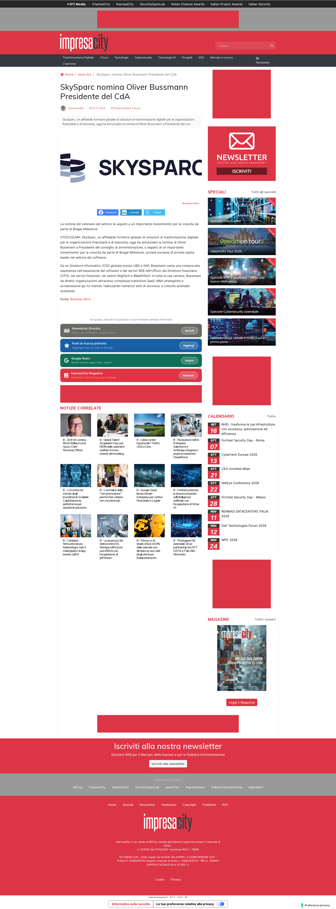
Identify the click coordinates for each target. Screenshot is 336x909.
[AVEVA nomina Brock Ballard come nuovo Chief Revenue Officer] (75, 425)
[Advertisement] (168, 724)
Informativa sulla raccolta (131, 904)
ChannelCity (101, 4)
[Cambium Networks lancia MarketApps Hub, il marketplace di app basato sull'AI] (75, 525)
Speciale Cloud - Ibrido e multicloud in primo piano (237, 340)
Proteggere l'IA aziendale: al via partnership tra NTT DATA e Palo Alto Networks (185, 547)
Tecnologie (121, 57)
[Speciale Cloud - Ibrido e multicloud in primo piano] (242, 332)
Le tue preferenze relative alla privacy (185, 904)
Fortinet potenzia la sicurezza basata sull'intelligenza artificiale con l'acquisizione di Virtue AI (186, 498)
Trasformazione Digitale (78, 57)
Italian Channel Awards (188, 4)
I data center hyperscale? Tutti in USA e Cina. (148, 443)
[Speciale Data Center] (242, 211)
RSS (225, 805)
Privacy (176, 879)
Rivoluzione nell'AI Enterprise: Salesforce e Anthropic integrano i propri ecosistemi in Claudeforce (186, 448)
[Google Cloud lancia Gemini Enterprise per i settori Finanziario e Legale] (149, 475)
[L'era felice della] (112, 475)
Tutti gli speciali (263, 192)
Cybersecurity (143, 57)
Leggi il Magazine (242, 702)
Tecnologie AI (167, 57)
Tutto (271, 416)
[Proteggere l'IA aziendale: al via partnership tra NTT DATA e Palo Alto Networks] (186, 525)
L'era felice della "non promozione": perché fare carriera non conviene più (111, 495)
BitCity (78, 787)
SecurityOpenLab (152, 4)
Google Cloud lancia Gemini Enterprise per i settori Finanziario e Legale (149, 495)
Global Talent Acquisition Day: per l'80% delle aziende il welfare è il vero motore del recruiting (112, 447)
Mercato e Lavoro (221, 57)
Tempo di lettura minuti (126, 108)
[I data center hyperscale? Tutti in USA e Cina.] (149, 425)
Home (69, 74)
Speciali (128, 805)
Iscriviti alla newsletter (168, 764)
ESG (201, 57)
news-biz (84, 74)
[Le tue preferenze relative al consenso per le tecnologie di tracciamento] (315, 905)
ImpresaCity (125, 4)
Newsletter (263, 62)
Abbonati (188, 375)
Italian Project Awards (227, 4)
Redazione (168, 805)
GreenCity (172, 787)
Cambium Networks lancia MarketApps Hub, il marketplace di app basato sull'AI (74, 547)
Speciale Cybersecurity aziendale (234, 311)
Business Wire (76, 108)
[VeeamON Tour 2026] (242, 241)
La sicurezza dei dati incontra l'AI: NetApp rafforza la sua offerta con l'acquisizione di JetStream (111, 549)
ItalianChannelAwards (226, 787)
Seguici (189, 360)
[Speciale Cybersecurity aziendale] (242, 301)
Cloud (104, 57)
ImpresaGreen (195, 787)
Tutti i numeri (265, 619)
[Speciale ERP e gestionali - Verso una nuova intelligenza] (242, 271)
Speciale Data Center (225, 221)
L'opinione (69, 63)
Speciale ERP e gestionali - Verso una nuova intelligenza (237, 279)
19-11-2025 (98, 108)
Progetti (187, 57)
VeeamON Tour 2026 (226, 251)
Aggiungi (188, 345)
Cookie (159, 879)
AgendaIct (255, 787)
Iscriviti (189, 330)
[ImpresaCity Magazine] (241, 658)
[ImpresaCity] (84, 42)
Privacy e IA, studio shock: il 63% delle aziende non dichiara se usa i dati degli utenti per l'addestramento (148, 549)
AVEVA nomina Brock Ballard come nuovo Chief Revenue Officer (74, 445)
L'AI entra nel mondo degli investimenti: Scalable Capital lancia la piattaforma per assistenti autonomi (75, 498)
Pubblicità (209, 805)
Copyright (189, 805)
